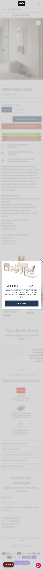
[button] (8, 564)
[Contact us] (38, 565)
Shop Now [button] (21, 303)
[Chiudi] (41, 260)
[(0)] (38, 3)
